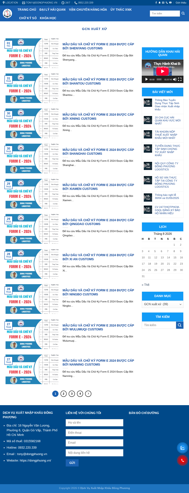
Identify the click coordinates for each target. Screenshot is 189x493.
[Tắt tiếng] (175, 79)
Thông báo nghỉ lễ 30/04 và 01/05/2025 (167, 196)
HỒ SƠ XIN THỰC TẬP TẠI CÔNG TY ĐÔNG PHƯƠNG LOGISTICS (166, 182)
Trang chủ (27, 9)
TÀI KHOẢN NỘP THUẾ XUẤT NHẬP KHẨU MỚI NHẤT (166, 134)
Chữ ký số (28, 18)
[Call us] (167, 2)
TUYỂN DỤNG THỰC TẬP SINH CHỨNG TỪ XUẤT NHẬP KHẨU (167, 150)
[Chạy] (146, 79)
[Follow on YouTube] (170, 2)
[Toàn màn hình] (180, 79)
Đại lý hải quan (52, 9)
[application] (162, 71)
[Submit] (183, 13)
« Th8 (145, 284)
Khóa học (48, 18)
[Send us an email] (163, 2)
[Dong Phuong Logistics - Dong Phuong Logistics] (7, 13)
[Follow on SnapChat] (160, 2)
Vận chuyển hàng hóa (88, 9)
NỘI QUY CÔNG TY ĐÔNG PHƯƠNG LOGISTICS (166, 166)
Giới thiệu (181, 2)
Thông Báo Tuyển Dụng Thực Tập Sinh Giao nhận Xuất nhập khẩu (167, 105)
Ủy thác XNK (121, 9)
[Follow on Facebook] (156, 2)
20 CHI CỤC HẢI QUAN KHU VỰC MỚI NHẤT (168, 120)
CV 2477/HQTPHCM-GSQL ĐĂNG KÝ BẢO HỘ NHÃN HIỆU (167, 210)
